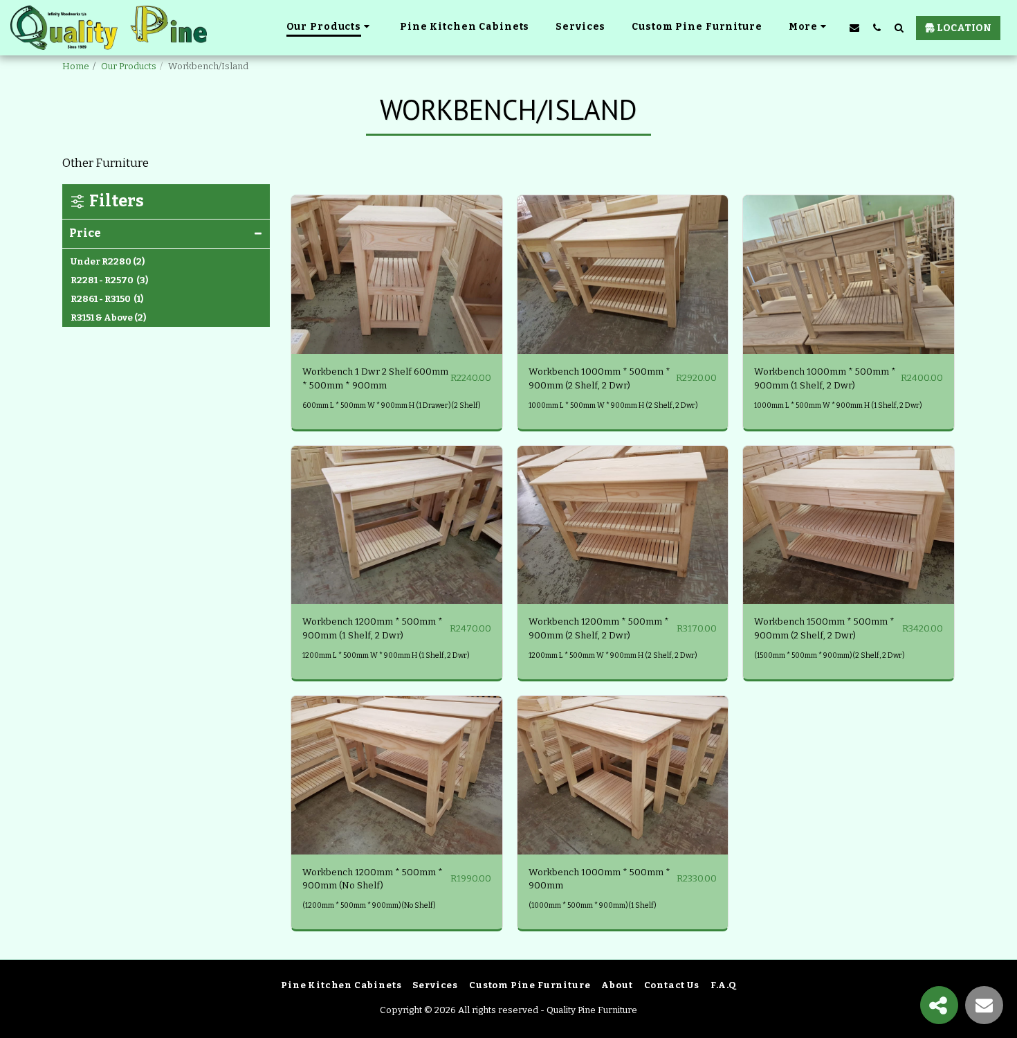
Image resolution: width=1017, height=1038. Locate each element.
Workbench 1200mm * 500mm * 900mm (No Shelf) (372, 879)
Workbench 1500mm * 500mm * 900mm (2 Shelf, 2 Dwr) (824, 628)
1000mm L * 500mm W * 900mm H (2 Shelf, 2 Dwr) (613, 405)
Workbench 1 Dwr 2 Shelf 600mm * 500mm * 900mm (375, 378)
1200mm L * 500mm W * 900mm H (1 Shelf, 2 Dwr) (386, 655)
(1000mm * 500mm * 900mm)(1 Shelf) (593, 905)
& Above (108, 317)
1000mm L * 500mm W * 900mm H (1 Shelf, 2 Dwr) (838, 405)
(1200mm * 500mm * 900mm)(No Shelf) (369, 905)
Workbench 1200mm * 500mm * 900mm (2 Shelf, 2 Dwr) (599, 628)
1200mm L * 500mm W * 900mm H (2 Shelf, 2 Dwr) (613, 655)
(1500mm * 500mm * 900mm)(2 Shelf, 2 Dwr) (829, 655)
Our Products (128, 66)
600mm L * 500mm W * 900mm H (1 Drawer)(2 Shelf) (391, 405)
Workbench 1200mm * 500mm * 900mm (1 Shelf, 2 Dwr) (372, 628)
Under (108, 261)
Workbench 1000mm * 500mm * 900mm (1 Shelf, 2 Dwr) (825, 378)
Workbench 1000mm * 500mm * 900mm (599, 879)
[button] (854, 27)
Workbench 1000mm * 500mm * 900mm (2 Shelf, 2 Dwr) (599, 378)
